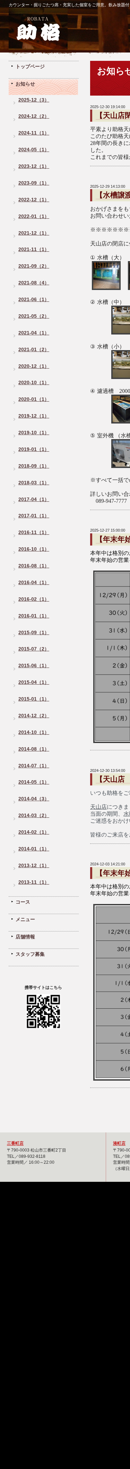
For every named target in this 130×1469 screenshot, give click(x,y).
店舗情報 (25, 936)
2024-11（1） (33, 133)
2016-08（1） (33, 565)
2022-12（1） (33, 199)
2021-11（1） (33, 249)
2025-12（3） (33, 100)
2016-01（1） (33, 616)
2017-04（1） (33, 499)
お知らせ (25, 84)
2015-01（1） (33, 699)
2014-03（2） (33, 815)
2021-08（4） (33, 282)
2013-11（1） (33, 882)
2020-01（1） (33, 399)
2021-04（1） (33, 333)
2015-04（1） (33, 682)
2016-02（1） (33, 599)
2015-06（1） (33, 665)
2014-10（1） (33, 732)
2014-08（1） (33, 749)
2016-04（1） (33, 582)
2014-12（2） (33, 715)
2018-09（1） (33, 466)
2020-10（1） (33, 382)
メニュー (25, 919)
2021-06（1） (33, 299)
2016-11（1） (33, 532)
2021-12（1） (33, 233)
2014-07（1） (33, 765)
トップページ (30, 66)
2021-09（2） (33, 266)
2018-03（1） (33, 482)
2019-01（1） (33, 449)
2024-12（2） (33, 116)
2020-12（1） (33, 366)
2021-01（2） (33, 349)
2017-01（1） (33, 515)
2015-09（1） (33, 632)
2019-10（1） (33, 432)
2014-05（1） (33, 782)
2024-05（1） (33, 149)
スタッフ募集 (30, 954)
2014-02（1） (33, 832)
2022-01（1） (33, 216)
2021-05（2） (33, 316)
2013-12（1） (33, 865)
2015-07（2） (33, 649)
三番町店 (15, 1143)
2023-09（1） (33, 183)
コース (23, 902)
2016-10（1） (33, 549)
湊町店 (119, 1143)
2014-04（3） (33, 798)
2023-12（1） (33, 166)
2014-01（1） (33, 848)
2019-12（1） (33, 416)
